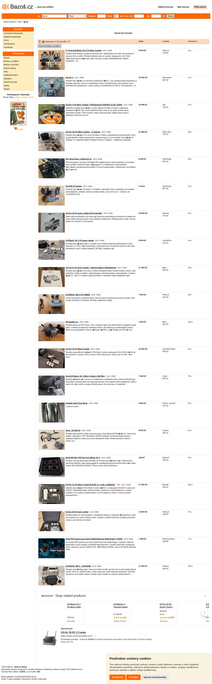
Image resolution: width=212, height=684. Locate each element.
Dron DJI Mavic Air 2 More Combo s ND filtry (85, 376)
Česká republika (14, 679)
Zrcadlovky (8, 47)
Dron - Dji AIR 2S (73, 430)
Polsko (34, 679)
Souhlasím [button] (117, 677)
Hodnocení (22, 669)
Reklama (39, 669)
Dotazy (14, 669)
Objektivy (7, 79)
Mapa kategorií (7, 677)
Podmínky (48, 669)
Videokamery (9, 44)
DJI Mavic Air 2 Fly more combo (80, 240)
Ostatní (7, 89)
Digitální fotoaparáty (12, 37)
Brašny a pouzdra (11, 65)
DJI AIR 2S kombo (74, 186)
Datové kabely (10, 68)
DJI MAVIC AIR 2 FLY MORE (78, 295)
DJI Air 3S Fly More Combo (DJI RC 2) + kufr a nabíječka (90, 485)
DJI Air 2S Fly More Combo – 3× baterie (83, 132)
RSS (68, 669)
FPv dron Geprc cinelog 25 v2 (79, 159)
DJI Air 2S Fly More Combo (77, 349)
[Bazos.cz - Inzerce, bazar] (17, 9)
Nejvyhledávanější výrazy (25, 677)
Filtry (6, 72)
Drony (6, 40)
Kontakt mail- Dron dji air (77, 403)
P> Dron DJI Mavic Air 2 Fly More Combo (83, 50)
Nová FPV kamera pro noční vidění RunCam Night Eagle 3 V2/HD (94, 539)
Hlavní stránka (10, 22)
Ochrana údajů (59, 669)
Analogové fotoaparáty (13, 33)
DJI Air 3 (69, 77)
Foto (19, 22)
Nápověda (5, 669)
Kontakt (31, 669)
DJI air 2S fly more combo (77, 512)
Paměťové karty (10, 82)
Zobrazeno (192, 41)
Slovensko (26, 679)
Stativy (6, 86)
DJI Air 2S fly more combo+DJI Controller (84, 213)
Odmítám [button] (133, 677)
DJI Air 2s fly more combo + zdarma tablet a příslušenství (91, 268)
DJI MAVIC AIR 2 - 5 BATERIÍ (78, 566)
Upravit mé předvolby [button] (155, 677)
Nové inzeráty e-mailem (49, 46)
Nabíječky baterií (11, 75)
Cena (141, 41)
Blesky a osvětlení (11, 61)
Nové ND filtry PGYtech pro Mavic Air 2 (83, 458)
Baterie (7, 58)
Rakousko (42, 679)
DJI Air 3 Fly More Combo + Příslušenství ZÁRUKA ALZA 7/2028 (94, 105)
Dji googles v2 (72, 322)
